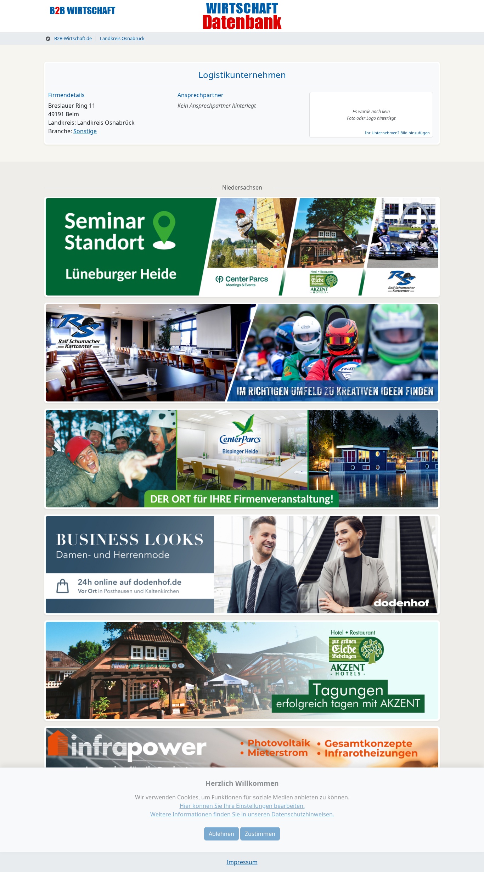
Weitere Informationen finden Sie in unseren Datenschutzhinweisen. (242, 814)
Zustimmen (260, 834)
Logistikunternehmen (242, 74)
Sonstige (85, 131)
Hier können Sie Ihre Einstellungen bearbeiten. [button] (242, 806)
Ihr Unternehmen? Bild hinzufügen (397, 132)
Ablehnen (221, 834)
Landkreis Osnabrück (122, 38)
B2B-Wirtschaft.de (72, 38)
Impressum (242, 862)
